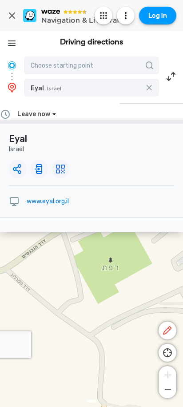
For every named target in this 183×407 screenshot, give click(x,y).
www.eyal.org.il (48, 201)
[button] (91, 88)
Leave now (33, 114)
